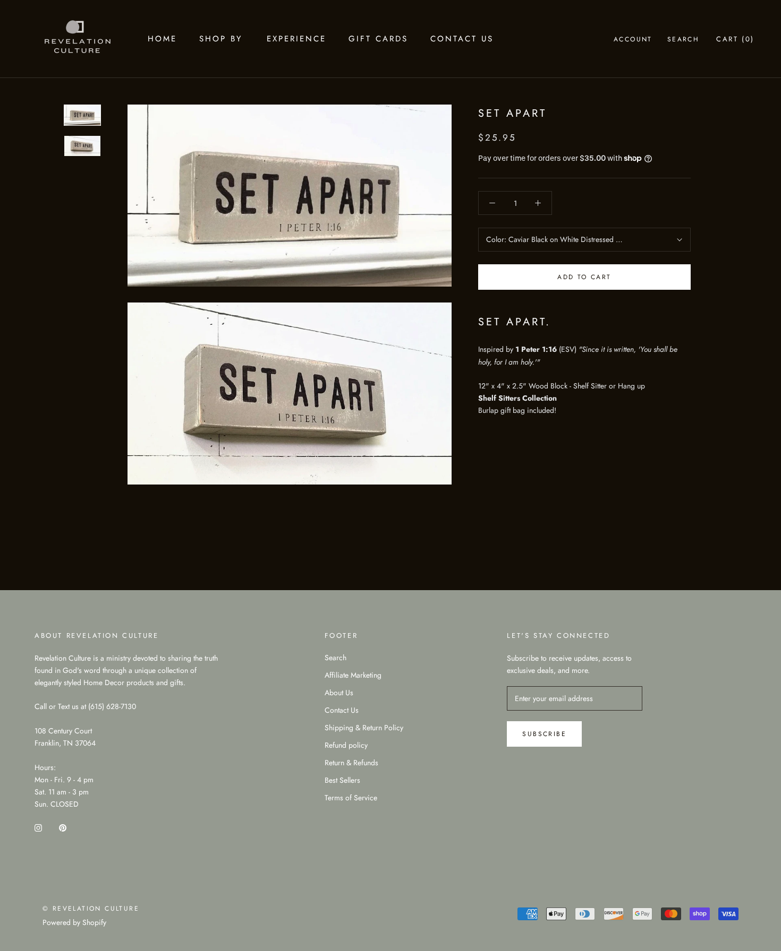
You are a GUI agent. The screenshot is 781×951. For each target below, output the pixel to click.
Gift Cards (378, 39)
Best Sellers (342, 780)
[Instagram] (38, 827)
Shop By (220, 39)
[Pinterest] (62, 827)
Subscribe (544, 734)
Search (683, 39)
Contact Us (462, 39)
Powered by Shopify (74, 922)
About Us (339, 692)
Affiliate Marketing (353, 675)
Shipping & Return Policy (364, 727)
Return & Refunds (351, 762)
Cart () (735, 39)
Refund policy (346, 745)
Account (633, 39)
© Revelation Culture (91, 908)
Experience (296, 39)
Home (162, 39)
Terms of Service (351, 797)
